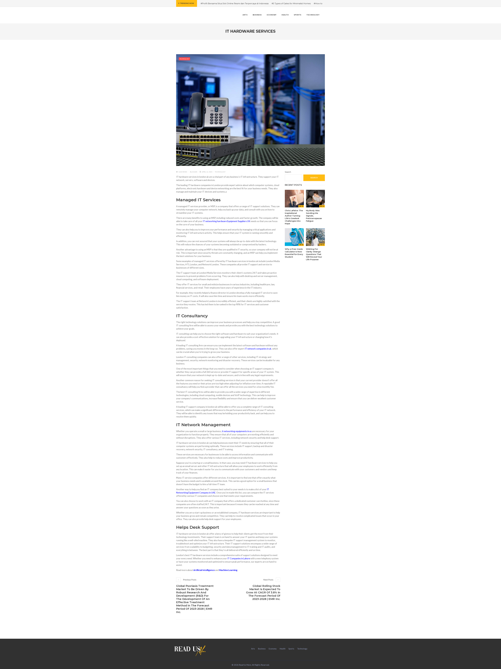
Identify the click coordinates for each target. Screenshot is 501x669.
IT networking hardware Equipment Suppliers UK (226, 221)
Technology (184, 59)
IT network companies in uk (258, 348)
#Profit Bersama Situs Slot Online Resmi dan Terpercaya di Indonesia (235, 3)
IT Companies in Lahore (238, 558)
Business (262, 648)
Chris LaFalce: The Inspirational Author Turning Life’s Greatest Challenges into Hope (294, 217)
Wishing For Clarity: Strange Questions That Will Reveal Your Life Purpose (314, 254)
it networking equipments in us (237, 431)
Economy (273, 648)
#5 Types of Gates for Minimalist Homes (291, 3)
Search (288, 172)
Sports (291, 648)
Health (282, 648)
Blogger (193, 172)
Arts (253, 648)
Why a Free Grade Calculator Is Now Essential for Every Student (294, 253)
